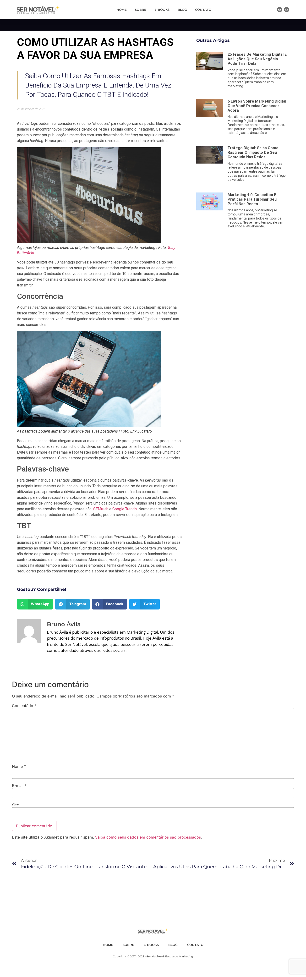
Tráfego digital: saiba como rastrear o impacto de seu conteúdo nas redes (253, 152)
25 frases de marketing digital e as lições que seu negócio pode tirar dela (257, 59)
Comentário (24, 706)
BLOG (182, 9)
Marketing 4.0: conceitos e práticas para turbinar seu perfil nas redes (252, 199)
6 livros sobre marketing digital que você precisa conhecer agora (257, 106)
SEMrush (100, 509)
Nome (19, 766)
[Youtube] (279, 9)
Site (15, 805)
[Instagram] (286, 9)
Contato (203, 9)
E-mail (19, 785)
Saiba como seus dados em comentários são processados (148, 837)
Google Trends (124, 509)
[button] (35, 604)
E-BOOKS (161, 9)
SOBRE (140, 9)
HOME (121, 9)
